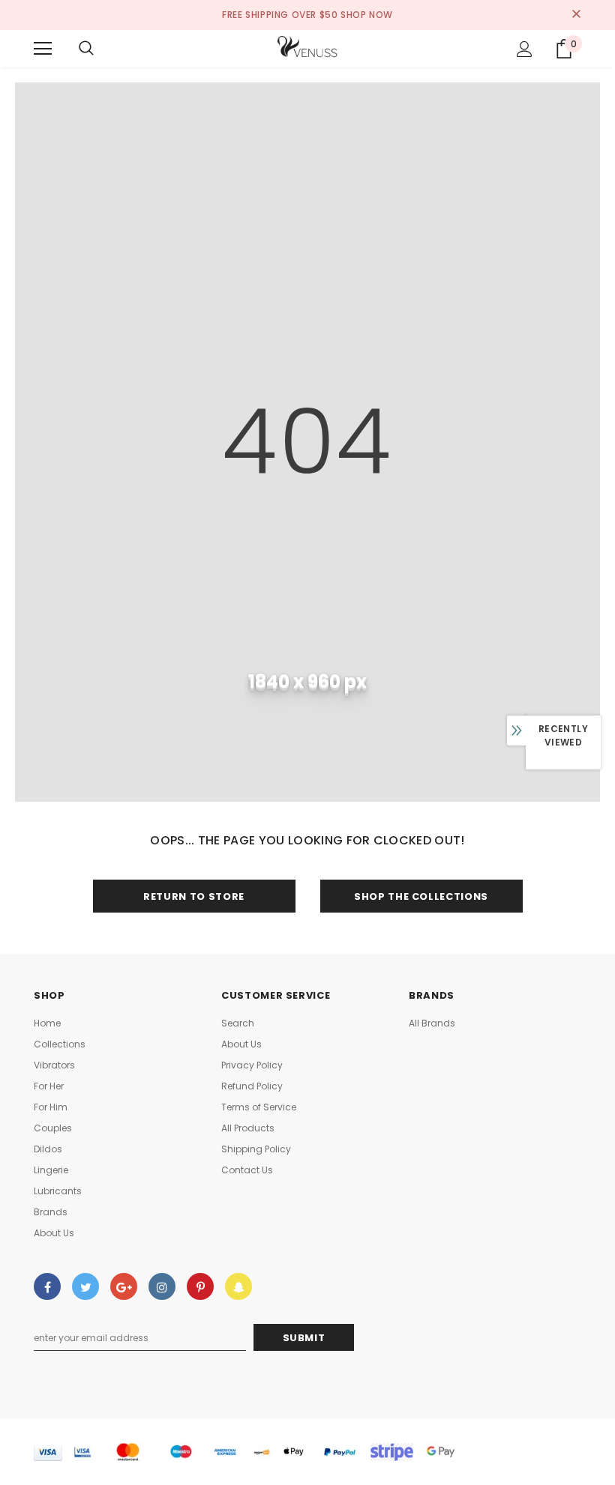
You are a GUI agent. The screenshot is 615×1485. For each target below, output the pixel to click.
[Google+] (123, 1286)
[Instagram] (162, 1286)
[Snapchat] (238, 1286)
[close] (576, 14)
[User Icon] (524, 49)
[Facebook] (47, 1286)
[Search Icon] (86, 48)
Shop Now (366, 14)
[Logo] (308, 48)
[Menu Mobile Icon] (43, 49)
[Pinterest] (200, 1286)
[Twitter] (85, 1286)
